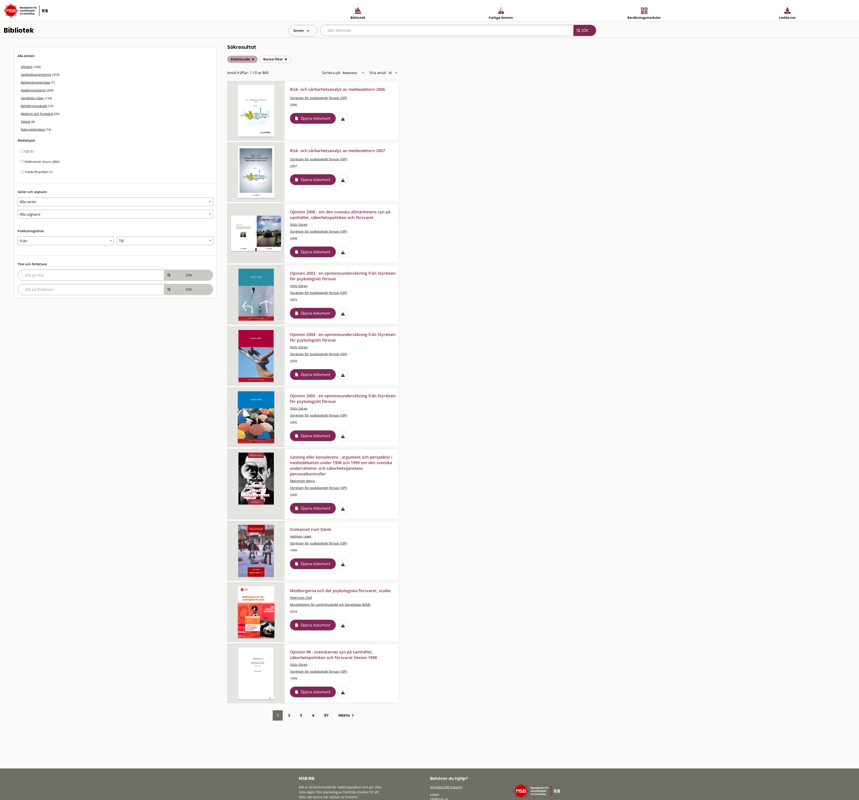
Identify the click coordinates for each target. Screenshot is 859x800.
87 (326, 715)
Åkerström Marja (302, 481)
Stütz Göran (299, 224)
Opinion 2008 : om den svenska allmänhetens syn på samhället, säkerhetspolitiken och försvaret (340, 214)
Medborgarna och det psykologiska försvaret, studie (340, 590)
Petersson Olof (301, 598)
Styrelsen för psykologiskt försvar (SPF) (318, 98)
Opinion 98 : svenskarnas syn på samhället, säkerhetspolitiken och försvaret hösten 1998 (333, 654)
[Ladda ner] (343, 118)
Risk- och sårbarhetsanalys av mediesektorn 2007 (337, 150)
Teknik (25, 121)
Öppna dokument (315, 118)
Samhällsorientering (36, 74)
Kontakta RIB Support (446, 787)
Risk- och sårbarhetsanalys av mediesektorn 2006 (337, 89)
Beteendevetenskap (35, 82)
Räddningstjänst (33, 90)
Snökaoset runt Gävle (310, 529)
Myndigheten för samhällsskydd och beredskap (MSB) (330, 604)
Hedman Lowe (300, 536)
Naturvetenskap (33, 129)
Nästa (345, 715)
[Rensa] (286, 59)
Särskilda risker (32, 98)
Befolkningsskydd (34, 106)
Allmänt (26, 67)
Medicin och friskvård (37, 114)
